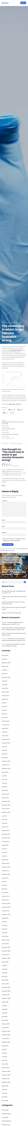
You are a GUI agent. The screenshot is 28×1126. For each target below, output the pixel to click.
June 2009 (4, 969)
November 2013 (6, 805)
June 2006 (4, 1089)
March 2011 (5, 892)
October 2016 (5, 724)
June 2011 (4, 885)
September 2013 (6, 812)
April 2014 (4, 786)
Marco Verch (12, 404)
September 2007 (6, 1042)
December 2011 (6, 867)
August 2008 (5, 1002)
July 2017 (4, 702)
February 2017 (5, 721)
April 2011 (4, 889)
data (17, 443)
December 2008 (6, 987)
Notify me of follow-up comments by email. (14, 538)
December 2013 (6, 801)
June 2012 (4, 852)
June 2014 (4, 779)
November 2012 (6, 837)
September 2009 (6, 958)
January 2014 (5, 797)
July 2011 (4, 881)
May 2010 (4, 929)
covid (10, 443)
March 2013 (5, 827)
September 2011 (6, 874)
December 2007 (6, 1031)
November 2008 (6, 991)
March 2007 (5, 1064)
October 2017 (5, 695)
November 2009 (6, 951)
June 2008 (4, 1009)
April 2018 (4, 684)
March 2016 (5, 735)
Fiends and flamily (6, 1121)
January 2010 (5, 943)
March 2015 (5, 757)
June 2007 (4, 1053)
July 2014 (4, 775)
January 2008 (5, 1027)
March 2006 (5, 1100)
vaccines (20, 443)
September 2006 (6, 1082)
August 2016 (5, 728)
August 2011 (5, 878)
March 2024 (5, 655)
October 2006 (5, 1078)
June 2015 (4, 746)
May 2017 (4, 710)
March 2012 (5, 859)
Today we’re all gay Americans (8, 428)
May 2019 (4, 670)
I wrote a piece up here (15, 350)
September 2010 (6, 914)
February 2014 (5, 794)
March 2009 (5, 980)
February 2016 (5, 739)
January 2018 (5, 692)
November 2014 (6, 761)
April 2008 (4, 1016)
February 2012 (5, 863)
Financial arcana (6, 1124)
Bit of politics (6, 322)
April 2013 (4, 823)
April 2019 (4, 673)
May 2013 (4, 819)
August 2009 (5, 962)
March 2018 (5, 688)
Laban (7, 464)
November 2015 (6, 743)
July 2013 (4, 816)
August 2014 (5, 772)
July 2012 (4, 848)
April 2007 (4, 1060)
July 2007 (4, 1049)
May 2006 (4, 1093)
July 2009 (4, 965)
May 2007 (4, 1056)
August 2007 (5, 1045)
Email (3, 526)
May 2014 (4, 783)
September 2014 (6, 768)
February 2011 (5, 896)
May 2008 (4, 1013)
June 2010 (4, 925)
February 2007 (5, 1067)
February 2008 (5, 1024)
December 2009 (6, 947)
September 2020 (6, 662)
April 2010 (4, 932)
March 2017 (5, 717)
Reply (3, 485)
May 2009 (4, 972)
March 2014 (5, 790)
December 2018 (6, 677)
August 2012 (5, 845)
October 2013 (5, 808)
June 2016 (4, 732)
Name (4, 520)
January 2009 (5, 983)
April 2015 (4, 754)
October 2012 (5, 841)
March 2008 (5, 1020)
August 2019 (5, 666)
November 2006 (6, 1075)
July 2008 (4, 1005)
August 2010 (5, 918)
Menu (23, 2)
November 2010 (6, 907)
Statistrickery (14, 322)
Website (4, 532)
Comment (5, 500)
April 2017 (4, 713)
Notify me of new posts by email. (11, 540)
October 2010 (5, 910)
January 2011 (5, 899)
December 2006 (6, 1071)
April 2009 (4, 976)
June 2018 (4, 681)
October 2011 (5, 870)
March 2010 (5, 936)
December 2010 (6, 903)
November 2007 (6, 1034)
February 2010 (5, 940)
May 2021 (4, 659)
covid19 (14, 443)
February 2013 (5, 830)
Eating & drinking (6, 1113)
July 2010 (4, 921)
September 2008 (6, 998)
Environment (5, 1117)
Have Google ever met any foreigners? (10, 434)
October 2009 (5, 954)
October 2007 (5, 1038)
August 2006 (5, 1086)
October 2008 (5, 994)
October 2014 (5, 765)
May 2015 (4, 750)
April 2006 (4, 1096)
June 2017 (4, 706)
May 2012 (4, 856)
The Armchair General (7, 627)
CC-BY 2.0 (18, 404)
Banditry (5, 3)
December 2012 (6, 834)
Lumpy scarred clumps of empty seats (11, 612)
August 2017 (5, 699)
